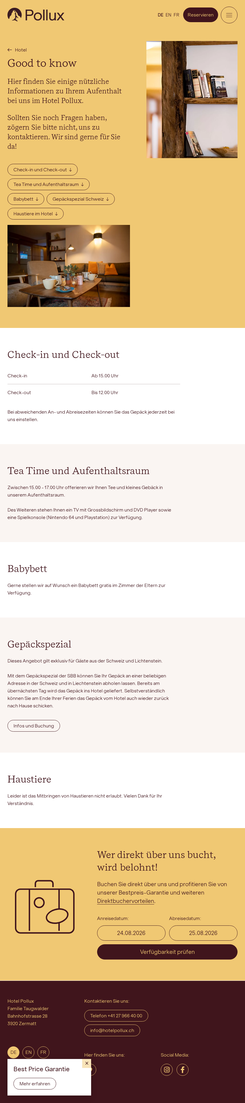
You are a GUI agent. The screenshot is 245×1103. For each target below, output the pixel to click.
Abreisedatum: (185, 918)
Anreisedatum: (113, 918)
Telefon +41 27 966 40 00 (116, 1016)
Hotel (21, 50)
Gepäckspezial (39, 645)
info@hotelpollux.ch (112, 1030)
